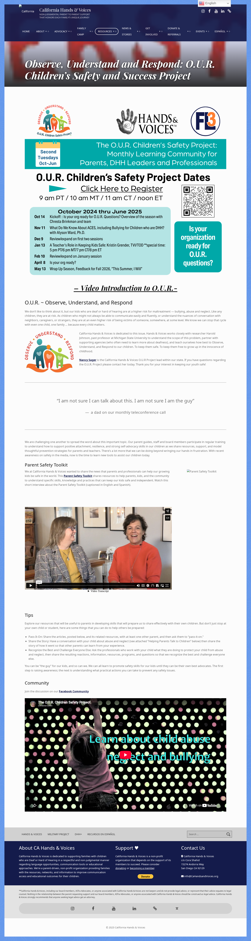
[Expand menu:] (48, 31)
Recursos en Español (101, 834)
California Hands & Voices (65, 10)
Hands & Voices (32, 834)
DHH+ (78, 834)
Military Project (58, 834)
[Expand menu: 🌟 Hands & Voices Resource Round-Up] (116, 31)
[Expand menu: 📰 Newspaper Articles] (139, 31)
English (210, 3)
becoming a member (142, 868)
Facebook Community (74, 691)
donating (120, 868)
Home (26, 31)
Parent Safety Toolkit (78, 476)
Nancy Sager (87, 360)
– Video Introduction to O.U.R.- (125, 288)
